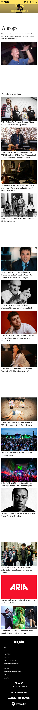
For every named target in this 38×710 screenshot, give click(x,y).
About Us (6, 650)
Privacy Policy (7, 654)
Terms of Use (7, 657)
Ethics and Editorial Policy (10, 660)
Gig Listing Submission (9, 674)
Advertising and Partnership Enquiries (12, 671)
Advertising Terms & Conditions (11, 663)
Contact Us (6, 678)
